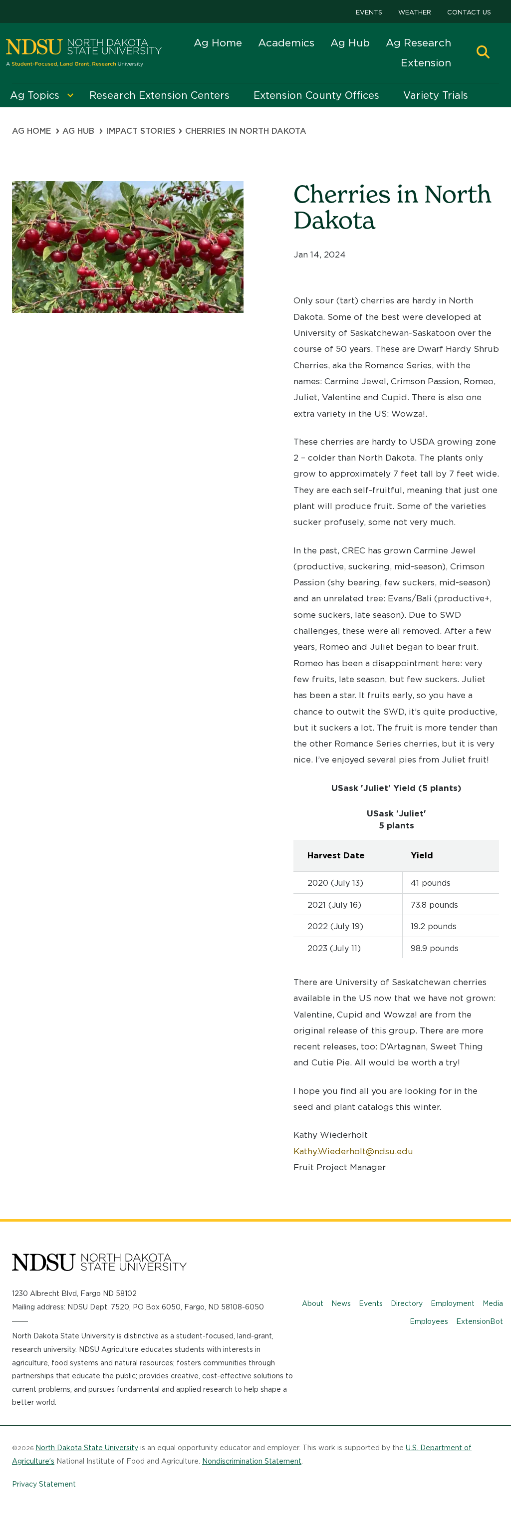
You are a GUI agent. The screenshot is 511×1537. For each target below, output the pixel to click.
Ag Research (418, 42)
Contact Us (469, 12)
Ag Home (218, 42)
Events (369, 12)
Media (493, 1303)
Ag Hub (350, 42)
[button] (483, 53)
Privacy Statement (44, 1484)
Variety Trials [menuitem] (435, 95)
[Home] (84, 52)
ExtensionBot (479, 1321)
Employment (453, 1303)
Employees (429, 1321)
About (312, 1303)
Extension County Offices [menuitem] (316, 95)
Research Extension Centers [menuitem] (159, 95)
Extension (426, 62)
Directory (407, 1303)
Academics (286, 42)
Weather (414, 12)
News (341, 1303)
